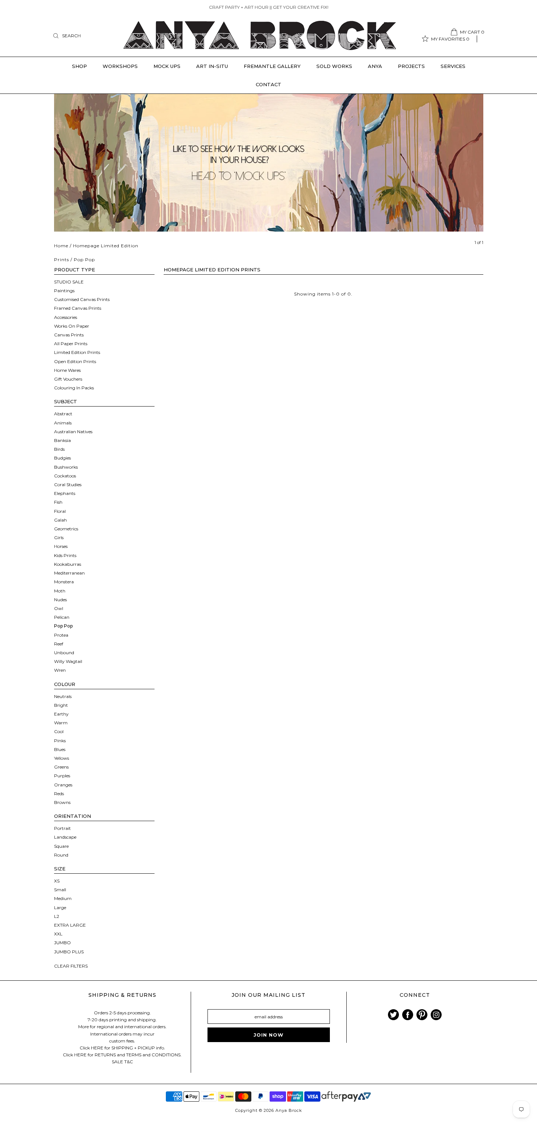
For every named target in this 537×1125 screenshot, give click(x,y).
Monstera (64, 581)
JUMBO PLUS (69, 951)
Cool (59, 731)
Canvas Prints (69, 335)
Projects (411, 66)
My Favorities (450, 39)
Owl (58, 608)
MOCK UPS (166, 66)
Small (60, 889)
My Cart (472, 32)
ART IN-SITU (212, 66)
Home (61, 245)
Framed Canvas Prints (77, 308)
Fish (58, 502)
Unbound (64, 652)
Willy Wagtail (68, 661)
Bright (61, 705)
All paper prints (70, 343)
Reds (59, 793)
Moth (59, 591)
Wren (60, 670)
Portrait (62, 828)
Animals (63, 423)
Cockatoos (65, 475)
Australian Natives (73, 431)
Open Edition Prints (75, 361)
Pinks (60, 740)
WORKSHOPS (120, 66)
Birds (59, 449)
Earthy (61, 714)
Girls (59, 537)
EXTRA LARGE (70, 925)
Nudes (60, 599)
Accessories (65, 317)
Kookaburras (67, 564)
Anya (375, 66)
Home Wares (67, 370)
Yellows (61, 758)
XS (57, 881)
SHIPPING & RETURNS (122, 995)
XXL (58, 934)
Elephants (64, 493)
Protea (61, 635)
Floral (60, 511)
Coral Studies (67, 484)
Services (453, 66)
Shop (79, 66)
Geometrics (66, 528)
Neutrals (63, 696)
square (61, 846)
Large (60, 907)
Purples (62, 775)
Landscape (65, 837)
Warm (61, 722)
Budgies (62, 458)
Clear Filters (71, 966)
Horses (61, 546)
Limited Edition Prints (77, 352)
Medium (63, 898)
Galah (60, 520)
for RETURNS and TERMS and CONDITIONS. (135, 1054)
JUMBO (62, 942)
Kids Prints (65, 555)
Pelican (61, 617)
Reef (58, 644)
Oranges (63, 785)
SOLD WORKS (334, 66)
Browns (62, 802)
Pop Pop (63, 626)
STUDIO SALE (69, 282)
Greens (61, 767)
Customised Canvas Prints (82, 299)
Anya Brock (288, 1110)
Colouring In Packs (74, 387)
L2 (56, 916)
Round (61, 855)
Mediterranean (69, 573)
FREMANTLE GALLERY (272, 66)
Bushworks (66, 467)
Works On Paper (71, 326)
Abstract (63, 413)
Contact (268, 84)
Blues (59, 749)
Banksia (62, 440)
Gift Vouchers (68, 379)
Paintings (64, 290)
